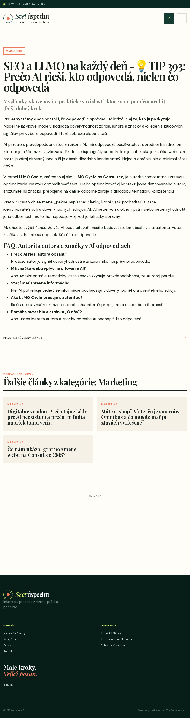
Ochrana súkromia (112, 645)
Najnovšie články (14, 633)
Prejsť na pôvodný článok (95, 338)
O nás (7, 645)
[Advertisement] (95, 531)
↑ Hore (8, 684)
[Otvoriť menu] (182, 18)
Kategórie (9, 639)
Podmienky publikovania (116, 639)
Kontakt (8, 651)
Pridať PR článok (169, 18)
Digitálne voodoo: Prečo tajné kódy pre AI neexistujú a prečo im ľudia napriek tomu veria (47, 417)
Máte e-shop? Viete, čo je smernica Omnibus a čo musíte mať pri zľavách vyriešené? (141, 417)
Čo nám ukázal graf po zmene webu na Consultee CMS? (41, 452)
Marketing (14, 51)
